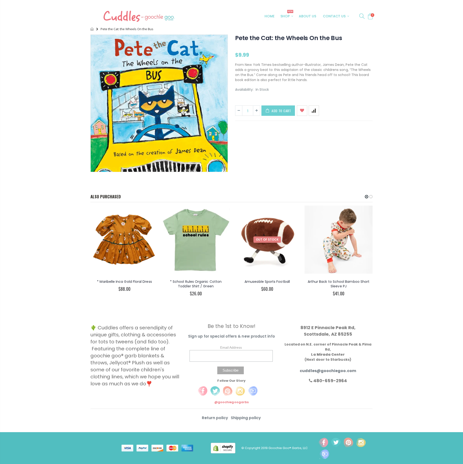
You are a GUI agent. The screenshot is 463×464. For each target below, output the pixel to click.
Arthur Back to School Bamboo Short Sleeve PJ (338, 284)
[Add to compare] (314, 110)
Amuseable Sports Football (267, 281)
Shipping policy (246, 418)
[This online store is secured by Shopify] (226, 448)
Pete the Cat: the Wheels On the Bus (288, 38)
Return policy (215, 418)
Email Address (231, 347)
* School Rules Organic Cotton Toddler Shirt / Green (196, 284)
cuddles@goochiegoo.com (328, 371)
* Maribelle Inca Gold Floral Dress (124, 281)
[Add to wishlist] (302, 110)
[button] (366, 197)
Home (92, 29)
